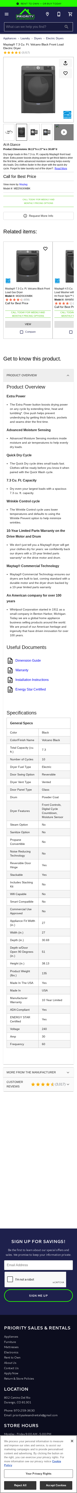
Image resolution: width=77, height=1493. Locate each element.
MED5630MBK (22, 188)
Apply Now (11, 1373)
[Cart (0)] (70, 14)
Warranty (21, 670)
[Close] (72, 1441)
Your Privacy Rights (38, 1473)
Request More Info (41, 215)
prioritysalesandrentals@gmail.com (35, 1415)
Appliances (9, 38)
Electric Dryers (55, 38)
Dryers (38, 38)
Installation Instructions (32, 680)
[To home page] (25, 14)
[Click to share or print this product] (65, 63)
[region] (38, 1464)
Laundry (25, 38)
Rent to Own (12, 1357)
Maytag (23, 184)
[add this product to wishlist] (65, 73)
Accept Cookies (56, 1485)
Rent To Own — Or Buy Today (40, 3)
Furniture (10, 1342)
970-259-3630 (24, 1410)
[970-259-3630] (59, 14)
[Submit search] (66, 27)
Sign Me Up (38, 1295)
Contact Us (11, 1368)
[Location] (47, 14)
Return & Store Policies (19, 1378)
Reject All (20, 1485)
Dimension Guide (28, 660)
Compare (30, 331)
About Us (10, 1363)
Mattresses (11, 1347)
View (28, 324)
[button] (6, 14)
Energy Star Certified (30, 689)
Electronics (11, 1352)
